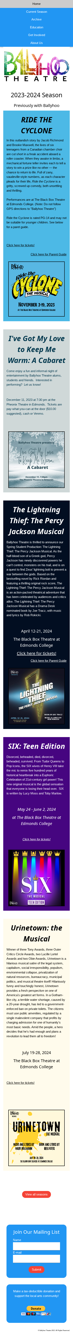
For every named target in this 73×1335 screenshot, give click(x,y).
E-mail (17, 1252)
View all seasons (36, 1194)
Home (36, 3)
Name (17, 1240)
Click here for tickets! (20, 245)
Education (36, 27)
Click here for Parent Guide (49, 254)
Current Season (36, 11)
